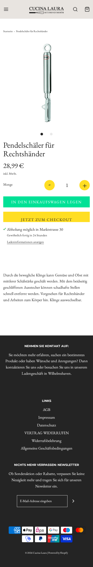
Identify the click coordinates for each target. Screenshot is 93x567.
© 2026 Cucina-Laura (36, 552)
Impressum (46, 417)
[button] (46, 83)
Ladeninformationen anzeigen (25, 242)
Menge (8, 184)
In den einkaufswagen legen (46, 201)
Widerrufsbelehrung (46, 440)
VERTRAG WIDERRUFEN (46, 432)
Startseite (8, 31)
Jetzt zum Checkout (46, 219)
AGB (46, 409)
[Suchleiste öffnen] (75, 9)
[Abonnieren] (73, 501)
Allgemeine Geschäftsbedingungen (46, 448)
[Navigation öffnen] (6, 9)
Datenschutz (46, 425)
